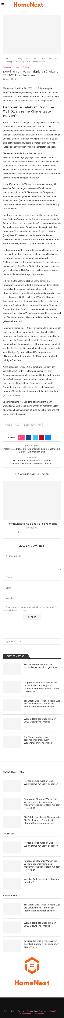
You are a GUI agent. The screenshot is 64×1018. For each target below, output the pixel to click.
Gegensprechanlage (27, 58)
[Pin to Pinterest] (41, 437)
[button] (5, 506)
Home (8, 58)
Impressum (39, 1014)
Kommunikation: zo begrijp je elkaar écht (32, 523)
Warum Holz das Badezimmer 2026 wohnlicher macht (40, 720)
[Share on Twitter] (35, 437)
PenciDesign (55, 1011)
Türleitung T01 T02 (32, 425)
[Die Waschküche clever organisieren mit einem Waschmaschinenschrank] (12, 742)
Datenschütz (25, 1014)
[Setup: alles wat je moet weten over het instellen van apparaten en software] (12, 946)
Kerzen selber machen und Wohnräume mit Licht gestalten (41, 666)
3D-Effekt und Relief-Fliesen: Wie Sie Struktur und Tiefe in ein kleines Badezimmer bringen (42, 703)
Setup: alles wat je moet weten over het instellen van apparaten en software (41, 944)
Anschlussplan (12, 425)
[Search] (61, 4)
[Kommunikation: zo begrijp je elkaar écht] (32, 500)
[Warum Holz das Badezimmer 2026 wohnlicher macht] (12, 724)
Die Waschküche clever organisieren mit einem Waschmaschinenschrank (38, 740)
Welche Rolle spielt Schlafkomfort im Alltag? (42, 880)
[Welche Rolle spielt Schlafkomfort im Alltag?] (12, 884)
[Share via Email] (48, 437)
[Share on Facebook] (28, 437)
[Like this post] (22, 437)
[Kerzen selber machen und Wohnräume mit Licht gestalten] (12, 669)
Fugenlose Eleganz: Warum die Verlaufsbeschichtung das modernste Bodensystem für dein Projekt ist (42, 687)
